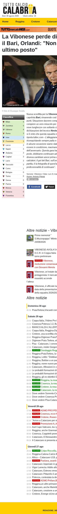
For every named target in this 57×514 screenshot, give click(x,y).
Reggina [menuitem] (19, 21)
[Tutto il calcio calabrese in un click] (20, 8)
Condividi (35, 187)
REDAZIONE (48, 510)
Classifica (8, 117)
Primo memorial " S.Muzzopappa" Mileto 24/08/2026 (46, 238)
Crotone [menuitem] (35, 21)
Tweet (51, 187)
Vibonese (38, 174)
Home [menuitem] (5, 21)
